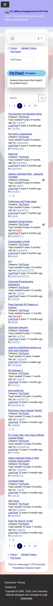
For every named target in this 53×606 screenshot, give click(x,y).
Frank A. (20, 379)
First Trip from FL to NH (20, 521)
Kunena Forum (32, 568)
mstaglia (20, 529)
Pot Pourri (17, 73)
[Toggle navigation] (12, 38)
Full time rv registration (20, 134)
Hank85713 (22, 210)
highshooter (17, 148)
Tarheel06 (21, 359)
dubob (14, 216)
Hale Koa (13, 154)
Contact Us (10, 587)
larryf (19, 230)
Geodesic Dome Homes (20, 221)
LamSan (20, 336)
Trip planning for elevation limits (25, 114)
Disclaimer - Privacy (15, 582)
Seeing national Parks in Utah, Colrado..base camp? (23, 459)
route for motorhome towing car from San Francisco (24, 349)
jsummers (21, 162)
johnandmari (18, 405)
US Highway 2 (15, 370)
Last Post (13, 125)
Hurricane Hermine (18, 327)
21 (35, 105)
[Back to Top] (48, 601)
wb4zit (19, 185)
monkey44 (21, 250)
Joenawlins (22, 142)
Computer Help (16, 481)
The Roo (20, 122)
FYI (10, 261)
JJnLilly (20, 293)
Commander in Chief (19, 241)
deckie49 (16, 515)
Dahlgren (21, 509)
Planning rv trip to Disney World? (25, 410)
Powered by (19, 568)
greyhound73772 (25, 270)
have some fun (16, 390)
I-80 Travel (13, 501)
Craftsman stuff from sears (22, 201)
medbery (20, 419)
